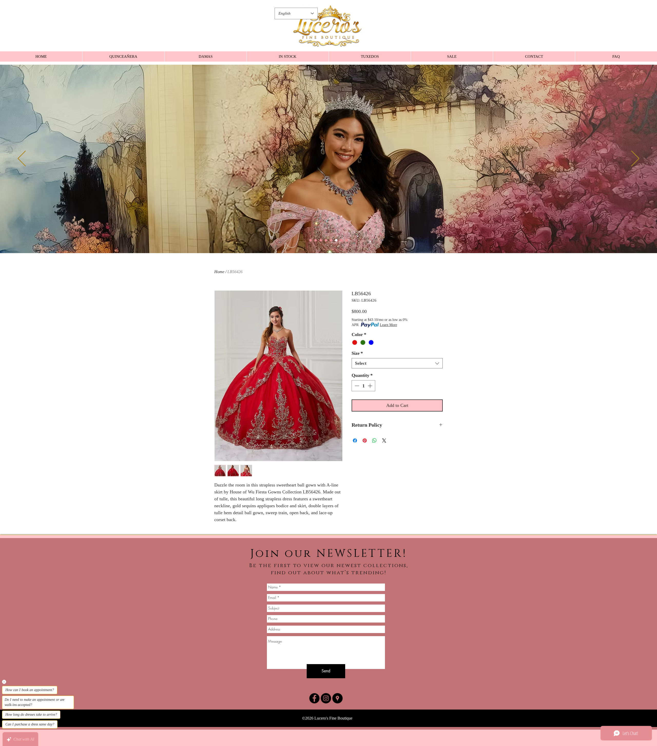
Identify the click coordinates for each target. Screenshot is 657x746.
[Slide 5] (331, 240)
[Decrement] (356, 385)
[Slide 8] (346, 240)
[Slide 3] (321, 240)
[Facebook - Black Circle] (314, 698)
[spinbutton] (363, 385)
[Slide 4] (326, 240)
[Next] (635, 159)
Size (357, 353)
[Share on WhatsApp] (374, 440)
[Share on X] (384, 440)
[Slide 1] (310, 240)
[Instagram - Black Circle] (326, 698)
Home (219, 272)
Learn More (388, 325)
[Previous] (22, 159)
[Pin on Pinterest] (365, 440)
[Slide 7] (341, 240)
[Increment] (370, 385)
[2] (315, 240)
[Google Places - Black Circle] (337, 698)
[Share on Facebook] (355, 440)
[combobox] (397, 363)
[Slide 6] (336, 240)
